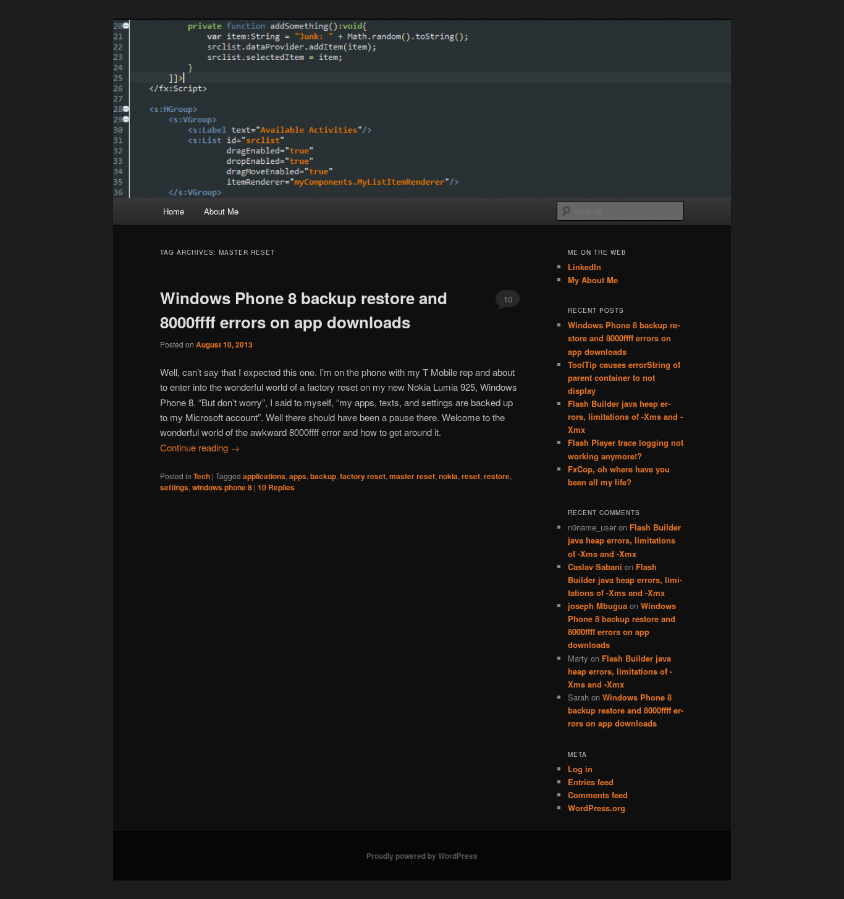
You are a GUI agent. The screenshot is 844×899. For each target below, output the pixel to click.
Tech (201, 476)
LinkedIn (584, 267)
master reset (412, 476)
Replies (276, 487)
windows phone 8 (222, 487)
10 (508, 299)
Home (173, 211)
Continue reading (200, 447)
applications (264, 476)
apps (297, 476)
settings (174, 487)
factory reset (363, 476)
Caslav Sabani (595, 567)
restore (497, 476)
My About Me (593, 280)
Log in (580, 769)
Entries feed (591, 782)
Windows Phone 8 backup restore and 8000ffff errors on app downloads (624, 338)
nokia (448, 476)
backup (323, 476)
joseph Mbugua (597, 605)
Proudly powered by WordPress (422, 855)
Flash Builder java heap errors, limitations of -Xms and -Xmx (625, 416)
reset (471, 476)
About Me (221, 211)
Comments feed (598, 795)
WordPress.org (596, 808)
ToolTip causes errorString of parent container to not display (624, 377)
